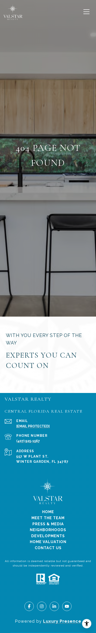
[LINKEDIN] (54, 606)
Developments (48, 536)
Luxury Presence (62, 621)
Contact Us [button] (48, 548)
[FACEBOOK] (29, 606)
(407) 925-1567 (28, 441)
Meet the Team (48, 518)
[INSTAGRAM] (41, 606)
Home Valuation (48, 542)
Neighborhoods (48, 530)
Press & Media (48, 524)
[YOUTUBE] (67, 606)
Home (48, 512)
